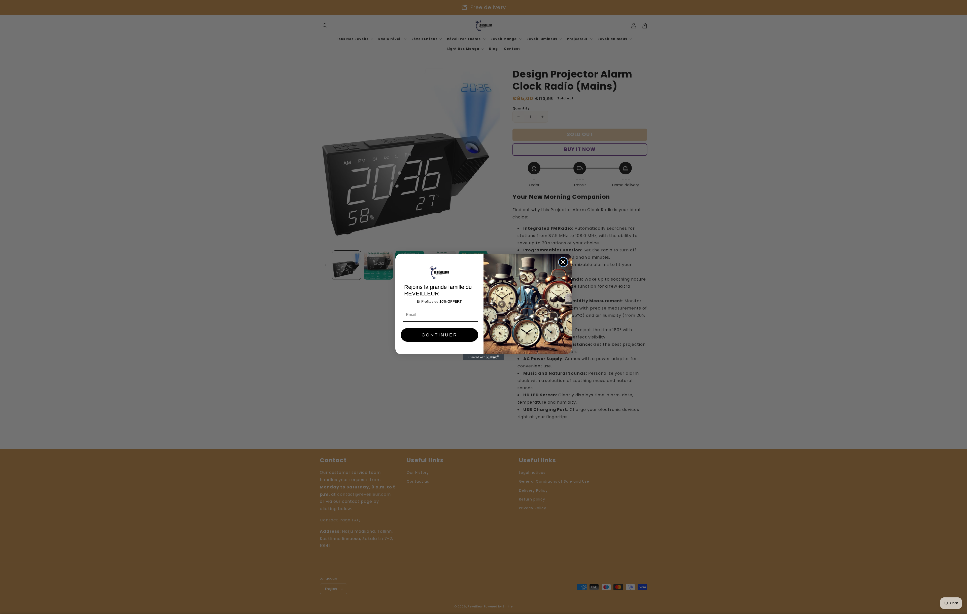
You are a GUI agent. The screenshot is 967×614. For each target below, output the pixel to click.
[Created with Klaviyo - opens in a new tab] (483, 357)
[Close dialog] (563, 262)
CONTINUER (440, 334)
